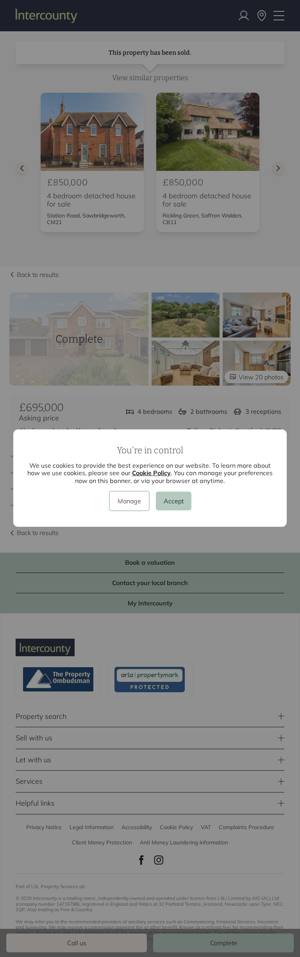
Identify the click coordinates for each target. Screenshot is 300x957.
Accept (174, 501)
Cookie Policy (151, 473)
